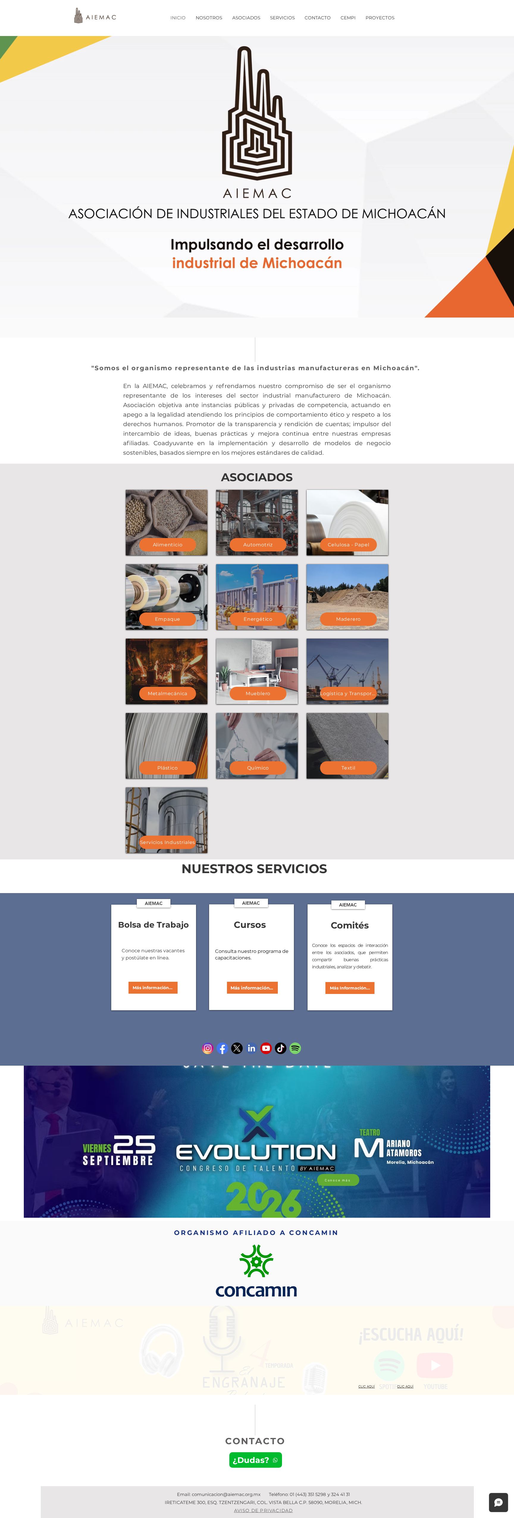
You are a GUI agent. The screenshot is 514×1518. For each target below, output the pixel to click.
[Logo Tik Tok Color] (280, 1048)
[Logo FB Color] (222, 1048)
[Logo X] (237, 1048)
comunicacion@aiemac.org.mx (226, 1494)
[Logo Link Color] (251, 1048)
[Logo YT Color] (266, 1048)
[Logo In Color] (208, 1048)
